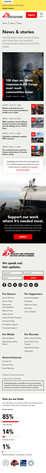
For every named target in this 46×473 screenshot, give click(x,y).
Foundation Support (10, 324)
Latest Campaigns (31, 298)
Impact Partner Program (11, 317)
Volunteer (28, 308)
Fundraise (28, 301)
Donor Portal (7, 301)
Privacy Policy (7, 365)
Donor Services (8, 298)
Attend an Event (30, 304)
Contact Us (6, 361)
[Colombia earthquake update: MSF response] (23, 137)
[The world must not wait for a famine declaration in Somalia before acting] (23, 151)
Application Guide (31, 347)
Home (4, 23)
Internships (28, 351)
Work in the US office (32, 338)
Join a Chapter (30, 311)
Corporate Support (9, 328)
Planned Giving (8, 321)
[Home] (12, 15)
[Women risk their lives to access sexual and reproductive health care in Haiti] (23, 109)
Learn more (7, 8)
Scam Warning (8, 368)
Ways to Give (7, 310)
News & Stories (8, 338)
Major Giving (7, 314)
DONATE (31, 15)
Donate (23, 237)
